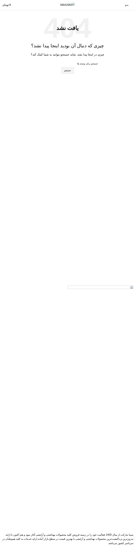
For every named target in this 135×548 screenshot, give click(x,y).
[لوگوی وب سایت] (67, 4)
